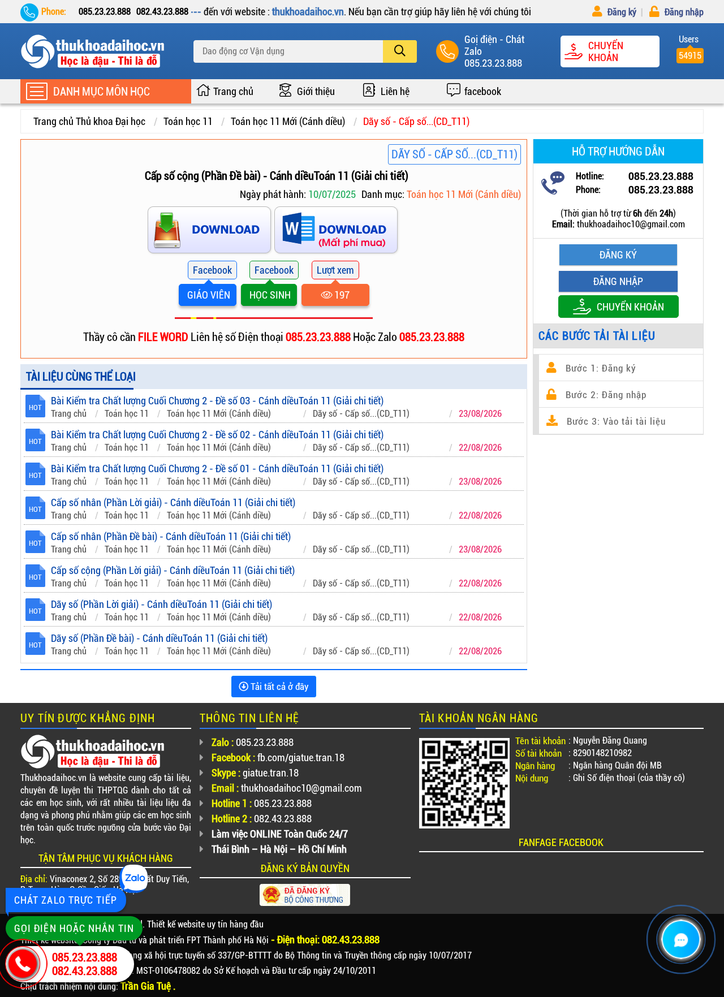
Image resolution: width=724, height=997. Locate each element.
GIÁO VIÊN (207, 295)
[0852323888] (337, 232)
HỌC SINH (269, 295)
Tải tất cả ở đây (278, 686)
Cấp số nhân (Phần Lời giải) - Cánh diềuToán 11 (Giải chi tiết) (173, 502)
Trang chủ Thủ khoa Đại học (89, 121)
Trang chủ (233, 91)
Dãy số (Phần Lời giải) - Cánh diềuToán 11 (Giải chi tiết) (161, 604)
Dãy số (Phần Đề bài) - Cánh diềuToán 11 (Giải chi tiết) (159, 638)
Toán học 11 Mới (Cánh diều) (288, 121)
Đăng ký (620, 12)
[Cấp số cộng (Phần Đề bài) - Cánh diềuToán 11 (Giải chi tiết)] (210, 232)
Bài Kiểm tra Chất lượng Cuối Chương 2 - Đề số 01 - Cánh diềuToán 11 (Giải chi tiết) (217, 468)
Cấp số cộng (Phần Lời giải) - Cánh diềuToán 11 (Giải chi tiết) (173, 570)
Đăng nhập (683, 12)
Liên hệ (395, 91)
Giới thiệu (316, 91)
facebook (482, 91)
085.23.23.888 (493, 63)
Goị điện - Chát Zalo (494, 45)
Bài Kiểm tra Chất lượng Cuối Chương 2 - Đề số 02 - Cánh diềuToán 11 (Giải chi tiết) (217, 435)
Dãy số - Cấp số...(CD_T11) (416, 121)
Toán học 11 (188, 121)
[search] (400, 51)
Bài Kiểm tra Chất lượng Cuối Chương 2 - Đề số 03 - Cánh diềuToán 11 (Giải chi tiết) (217, 401)
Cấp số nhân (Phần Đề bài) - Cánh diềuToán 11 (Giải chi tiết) (171, 536)
